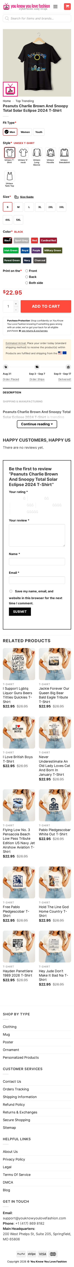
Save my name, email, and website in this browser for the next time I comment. (35, 597)
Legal (7, 1167)
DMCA (8, 1182)
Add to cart (46, 306)
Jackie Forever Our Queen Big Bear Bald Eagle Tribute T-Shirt (54, 695)
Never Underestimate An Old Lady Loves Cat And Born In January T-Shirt (54, 765)
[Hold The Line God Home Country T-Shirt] (55, 882)
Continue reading (35, 424)
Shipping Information (20, 1097)
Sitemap (9, 1128)
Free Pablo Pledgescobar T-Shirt (16, 911)
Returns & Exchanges (20, 1112)
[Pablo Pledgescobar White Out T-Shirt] (55, 805)
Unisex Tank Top (9, 184)
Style (7, 143)
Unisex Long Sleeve (36, 162)
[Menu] (55, 6)
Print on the (12, 271)
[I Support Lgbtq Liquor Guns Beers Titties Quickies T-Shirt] (19, 664)
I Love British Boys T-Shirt (18, 759)
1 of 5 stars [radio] (15, 498)
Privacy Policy (14, 1159)
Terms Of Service (17, 1175)
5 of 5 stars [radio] (18, 512)
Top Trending (25, 101)
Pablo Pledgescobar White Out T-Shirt (55, 832)
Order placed (11, 379)
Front (33, 271)
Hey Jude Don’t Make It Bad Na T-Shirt (53, 975)
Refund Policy (14, 1104)
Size (7, 197)
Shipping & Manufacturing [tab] (23, 401)
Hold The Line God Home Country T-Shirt (54, 911)
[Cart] (67, 6)
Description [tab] (12, 392)
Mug (6, 1034)
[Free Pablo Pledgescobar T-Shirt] (19, 882)
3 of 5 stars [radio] (18, 505)
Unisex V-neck (23, 161)
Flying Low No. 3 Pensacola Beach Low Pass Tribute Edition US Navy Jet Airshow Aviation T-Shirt (19, 841)
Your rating (18, 492)
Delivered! (64, 379)
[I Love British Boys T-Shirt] (19, 732)
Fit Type (9, 123)
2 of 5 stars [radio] (36, 498)
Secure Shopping (16, 1120)
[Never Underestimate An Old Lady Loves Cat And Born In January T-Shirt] (55, 732)
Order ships (37, 379)
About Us (10, 1152)
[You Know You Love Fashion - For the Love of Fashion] (26, 6)
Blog (6, 1190)
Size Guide (27, 196)
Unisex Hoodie (50, 161)
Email (14, 573)
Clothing (10, 1027)
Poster (8, 1042)
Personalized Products (21, 1057)
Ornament (11, 1050)
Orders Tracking (16, 1089)
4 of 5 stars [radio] (44, 505)
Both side (36, 283)
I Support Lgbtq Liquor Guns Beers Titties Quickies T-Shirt (17, 695)
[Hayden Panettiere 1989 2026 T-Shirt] (19, 946)
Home (7, 101)
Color (8, 231)
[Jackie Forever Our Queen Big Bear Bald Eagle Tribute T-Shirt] (55, 664)
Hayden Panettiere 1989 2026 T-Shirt (18, 973)
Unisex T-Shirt (9, 161)
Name (14, 554)
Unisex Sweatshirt (64, 161)
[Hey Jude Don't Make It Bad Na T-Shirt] (55, 946)
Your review (19, 520)
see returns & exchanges (35, 330)
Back (32, 277)
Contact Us (12, 1081)
